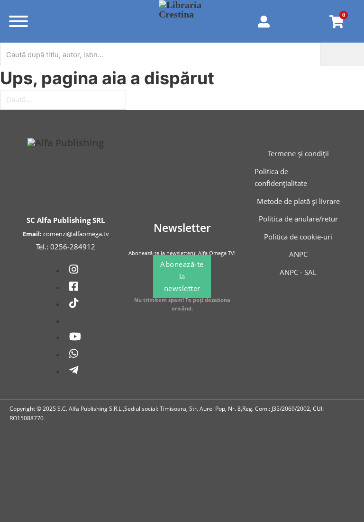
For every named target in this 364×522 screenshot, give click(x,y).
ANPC (298, 254)
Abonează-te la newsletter (182, 276)
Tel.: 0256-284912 (65, 246)
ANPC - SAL (298, 272)
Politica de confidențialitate (281, 177)
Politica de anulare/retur (298, 218)
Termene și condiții (298, 153)
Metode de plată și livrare (298, 201)
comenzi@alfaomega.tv (76, 234)
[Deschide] (18, 21)
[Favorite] (303, 21)
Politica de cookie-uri (298, 236)
